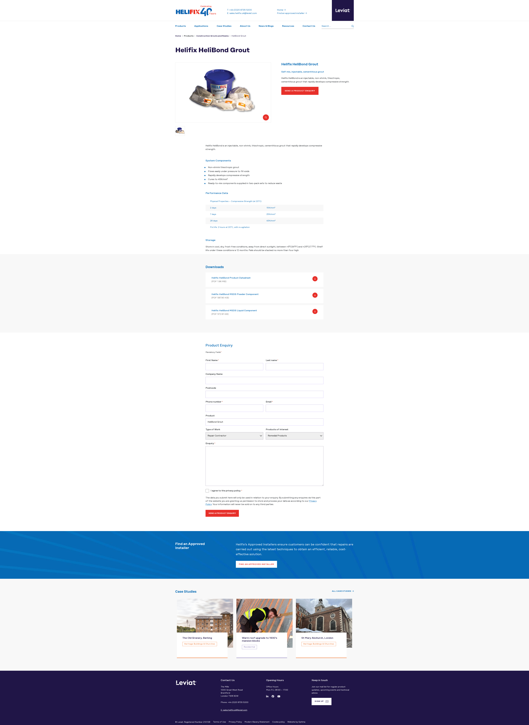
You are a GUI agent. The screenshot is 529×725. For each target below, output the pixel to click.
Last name (272, 360)
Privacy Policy (235, 722)
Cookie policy (278, 722)
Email (269, 402)
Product (210, 415)
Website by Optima (296, 722)
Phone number (214, 402)
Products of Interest (277, 429)
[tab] (321, 701)
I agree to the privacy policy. (226, 490)
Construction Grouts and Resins (212, 36)
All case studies (341, 591)
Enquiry (210, 443)
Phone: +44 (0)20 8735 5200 (234, 702)
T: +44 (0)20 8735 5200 (239, 10)
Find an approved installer (291, 13)
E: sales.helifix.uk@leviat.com (242, 13)
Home (280, 10)
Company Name (214, 374)
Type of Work (213, 429)
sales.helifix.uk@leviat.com (234, 710)
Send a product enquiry (300, 91)
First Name (212, 360)
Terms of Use (219, 722)
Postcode (211, 388)
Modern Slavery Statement (257, 722)
